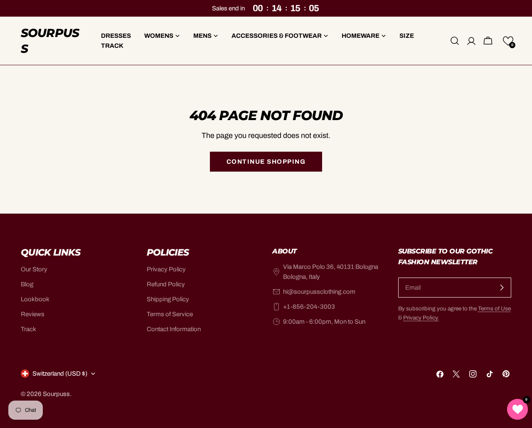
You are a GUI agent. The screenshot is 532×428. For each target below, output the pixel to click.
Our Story (34, 269)
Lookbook (35, 299)
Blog (27, 284)
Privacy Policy (166, 269)
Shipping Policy (168, 299)
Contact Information (174, 329)
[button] (508, 41)
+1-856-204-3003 (309, 306)
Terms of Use (494, 308)
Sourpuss (50, 41)
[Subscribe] (501, 287)
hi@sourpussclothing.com (319, 291)
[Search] (454, 40)
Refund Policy (166, 284)
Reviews (32, 314)
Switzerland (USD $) (59, 373)
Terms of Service (170, 314)
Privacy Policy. (421, 318)
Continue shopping (266, 161)
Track (28, 329)
